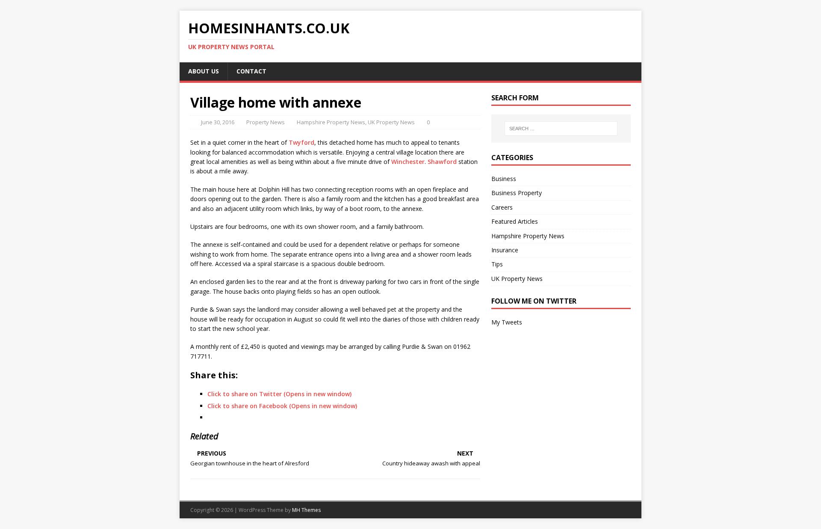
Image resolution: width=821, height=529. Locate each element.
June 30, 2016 (217, 122)
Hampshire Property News (331, 122)
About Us (203, 71)
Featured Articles (514, 221)
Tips (497, 264)
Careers (502, 207)
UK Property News (391, 122)
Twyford (301, 142)
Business (503, 179)
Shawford (442, 162)
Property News (265, 122)
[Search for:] (561, 128)
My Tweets (506, 322)
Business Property (516, 193)
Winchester (408, 162)
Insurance (504, 250)
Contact (251, 71)
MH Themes (306, 510)
